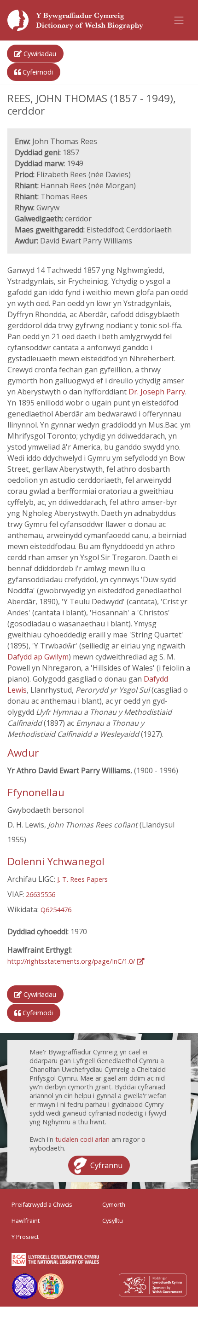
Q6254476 (56, 909)
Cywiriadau (39, 53)
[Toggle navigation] (179, 20)
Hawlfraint (26, 1220)
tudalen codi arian (82, 1139)
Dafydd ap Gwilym (38, 657)
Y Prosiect (25, 1236)
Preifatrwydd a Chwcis (42, 1204)
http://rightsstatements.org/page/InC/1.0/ (72, 961)
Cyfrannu (106, 1165)
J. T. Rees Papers (82, 879)
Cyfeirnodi (37, 72)
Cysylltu (112, 1220)
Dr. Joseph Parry (156, 392)
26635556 (40, 894)
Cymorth (113, 1204)
